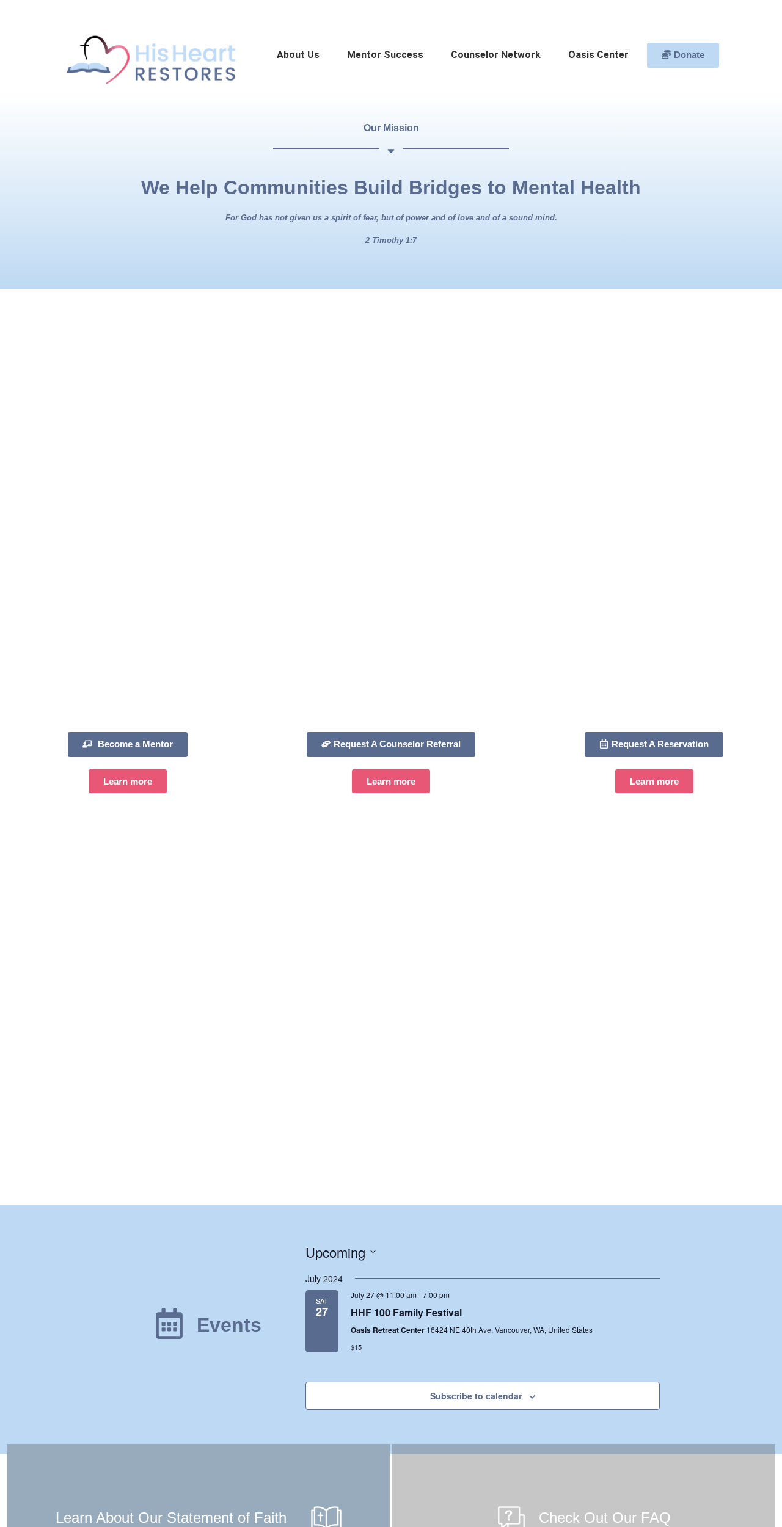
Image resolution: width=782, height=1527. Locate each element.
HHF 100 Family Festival (406, 1312)
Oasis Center (598, 54)
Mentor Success (385, 54)
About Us (298, 54)
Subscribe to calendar (476, 1396)
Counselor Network (496, 54)
